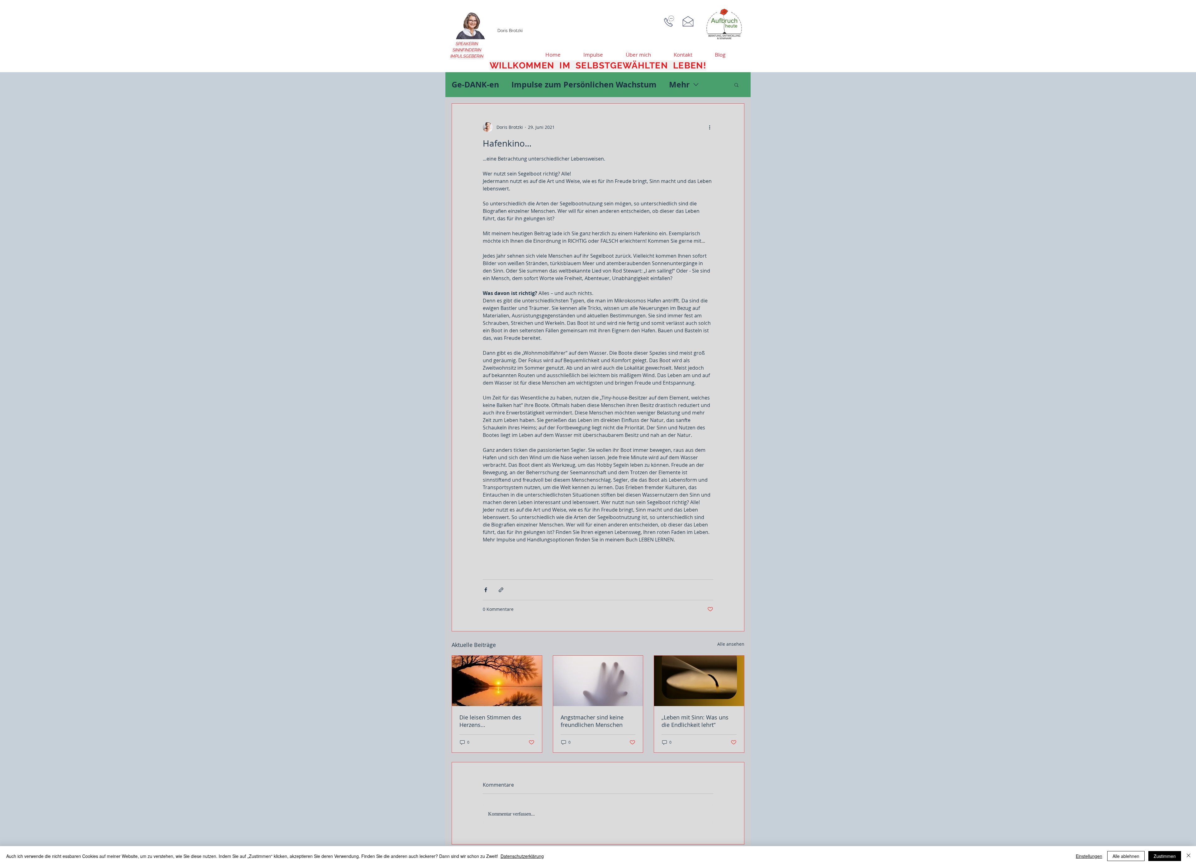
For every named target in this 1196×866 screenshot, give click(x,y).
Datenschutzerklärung (522, 856)
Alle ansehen (730, 644)
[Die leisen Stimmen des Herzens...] (497, 681)
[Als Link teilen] (501, 590)
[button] (736, 84)
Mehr (679, 84)
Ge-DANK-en (475, 84)
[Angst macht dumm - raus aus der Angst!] (598, 681)
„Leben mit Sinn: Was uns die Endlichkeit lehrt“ (695, 721)
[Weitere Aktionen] (709, 127)
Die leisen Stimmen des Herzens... (490, 721)
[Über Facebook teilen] (486, 590)
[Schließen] (1188, 856)
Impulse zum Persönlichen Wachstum (584, 84)
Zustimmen (1165, 856)
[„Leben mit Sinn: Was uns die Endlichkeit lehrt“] (699, 681)
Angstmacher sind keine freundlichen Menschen (592, 721)
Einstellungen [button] (1089, 856)
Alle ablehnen (1126, 856)
